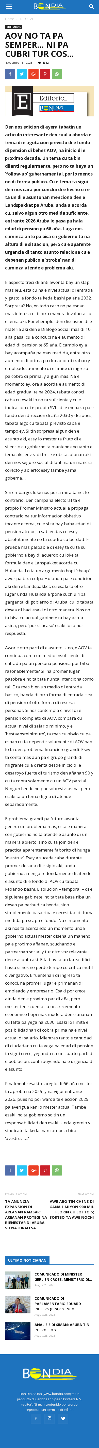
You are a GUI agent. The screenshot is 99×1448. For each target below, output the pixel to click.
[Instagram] (49, 1419)
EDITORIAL (26, 19)
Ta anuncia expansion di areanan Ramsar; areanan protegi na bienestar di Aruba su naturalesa (26, 1214)
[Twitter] (63, 1419)
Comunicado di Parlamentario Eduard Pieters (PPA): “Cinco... (58, 1303)
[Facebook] (36, 1419)
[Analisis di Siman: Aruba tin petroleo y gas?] (17, 1331)
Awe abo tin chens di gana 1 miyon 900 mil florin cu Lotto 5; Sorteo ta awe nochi (72, 1209)
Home (9, 19)
